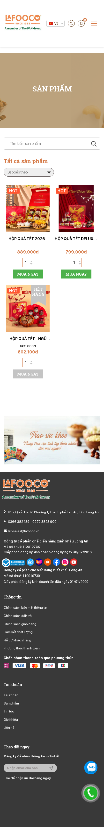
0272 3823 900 (44, 522)
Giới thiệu (11, 719)
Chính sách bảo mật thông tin (25, 607)
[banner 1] (52, 440)
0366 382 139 (19, 522)
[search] (71, 23)
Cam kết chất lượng (18, 632)
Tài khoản (11, 695)
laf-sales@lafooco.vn (23, 531)
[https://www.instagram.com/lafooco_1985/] (65, 562)
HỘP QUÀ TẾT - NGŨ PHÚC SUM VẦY (27, 338)
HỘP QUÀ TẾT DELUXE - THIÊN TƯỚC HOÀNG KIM (76, 239)
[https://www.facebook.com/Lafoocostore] (56, 562)
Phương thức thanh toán (22, 648)
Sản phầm (11, 703)
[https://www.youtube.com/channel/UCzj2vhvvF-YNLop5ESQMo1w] (73, 562)
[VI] (51, 23)
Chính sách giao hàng (20, 624)
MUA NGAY (28, 274)
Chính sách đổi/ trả (18, 616)
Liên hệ (9, 727)
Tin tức (9, 711)
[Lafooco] (23, 23)
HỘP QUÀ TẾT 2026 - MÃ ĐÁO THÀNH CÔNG (28, 239)
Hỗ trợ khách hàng (17, 640)
